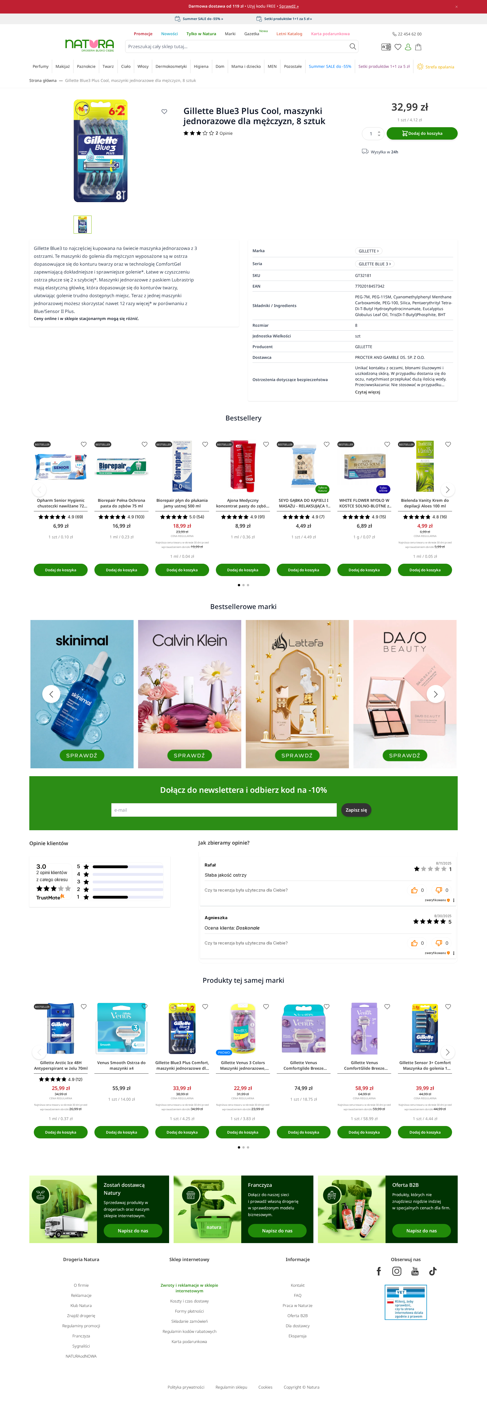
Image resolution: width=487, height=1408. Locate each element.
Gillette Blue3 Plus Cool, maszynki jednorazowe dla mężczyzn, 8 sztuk (130, 80)
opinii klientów (52, 876)
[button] (417, 890)
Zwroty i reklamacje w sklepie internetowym (189, 1287)
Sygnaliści (81, 1346)
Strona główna (43, 80)
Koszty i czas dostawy (189, 1301)
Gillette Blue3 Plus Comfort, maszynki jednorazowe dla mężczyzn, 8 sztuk (182, 1065)
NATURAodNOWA (81, 1356)
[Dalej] (448, 490)
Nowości (169, 33)
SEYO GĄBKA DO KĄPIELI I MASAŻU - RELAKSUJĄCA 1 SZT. (303, 503)
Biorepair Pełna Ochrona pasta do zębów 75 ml (121, 503)
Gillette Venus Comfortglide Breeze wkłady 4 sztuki (304, 1065)
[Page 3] (248, 585)
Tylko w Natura (201, 33)
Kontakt (298, 1285)
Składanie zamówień (189, 1321)
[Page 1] (239, 585)
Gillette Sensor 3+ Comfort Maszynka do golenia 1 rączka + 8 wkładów (425, 1065)
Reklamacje (81, 1295)
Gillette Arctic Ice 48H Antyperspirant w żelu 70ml (61, 1065)
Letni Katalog (289, 33)
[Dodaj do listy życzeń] (164, 111)
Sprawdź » (289, 6)
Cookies (265, 1387)
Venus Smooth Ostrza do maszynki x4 (121, 1065)
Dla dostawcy (298, 1325)
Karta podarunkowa (330, 33)
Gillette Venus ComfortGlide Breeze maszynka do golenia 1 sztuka (364, 1065)
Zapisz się (356, 810)
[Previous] (39, 490)
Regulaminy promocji (81, 1325)
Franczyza (81, 1335)
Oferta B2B (297, 1315)
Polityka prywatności (186, 1387)
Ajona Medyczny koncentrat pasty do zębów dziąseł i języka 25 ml (242, 503)
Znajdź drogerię (81, 1315)
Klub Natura (81, 1305)
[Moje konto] (408, 47)
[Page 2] (243, 585)
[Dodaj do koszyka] (61, 570)
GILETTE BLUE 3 (373, 264)
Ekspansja (298, 1335)
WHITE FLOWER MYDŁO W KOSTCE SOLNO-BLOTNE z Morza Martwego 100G (364, 503)
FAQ (298, 1295)
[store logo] (89, 45)
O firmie (81, 1285)
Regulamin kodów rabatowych (189, 1331)
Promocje (143, 33)
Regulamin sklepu (231, 1387)
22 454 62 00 (410, 34)
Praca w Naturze (298, 1305)
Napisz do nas (133, 1231)
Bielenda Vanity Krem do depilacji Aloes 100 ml (425, 503)
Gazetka (256, 33)
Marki (230, 33)
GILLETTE (367, 251)
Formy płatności (189, 1311)
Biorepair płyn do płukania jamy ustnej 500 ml (182, 503)
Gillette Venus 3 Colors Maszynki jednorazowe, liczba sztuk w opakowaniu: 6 (242, 1065)
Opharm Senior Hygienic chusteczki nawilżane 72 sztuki (61, 503)
